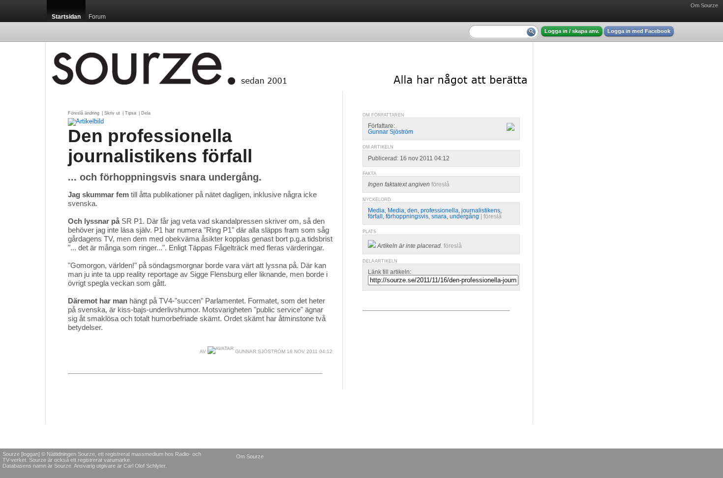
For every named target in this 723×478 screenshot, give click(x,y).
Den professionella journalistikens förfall (160, 145)
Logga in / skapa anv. (571, 31)
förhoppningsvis (407, 216)
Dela (146, 113)
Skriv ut (112, 113)
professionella (439, 210)
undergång (464, 216)
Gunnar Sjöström (259, 351)
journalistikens (480, 210)
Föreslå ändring (83, 113)
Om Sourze (704, 5)
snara (439, 216)
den (412, 210)
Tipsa (130, 113)
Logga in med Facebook (638, 31)
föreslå (440, 184)
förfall (375, 216)
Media (376, 210)
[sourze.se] (289, 66)
